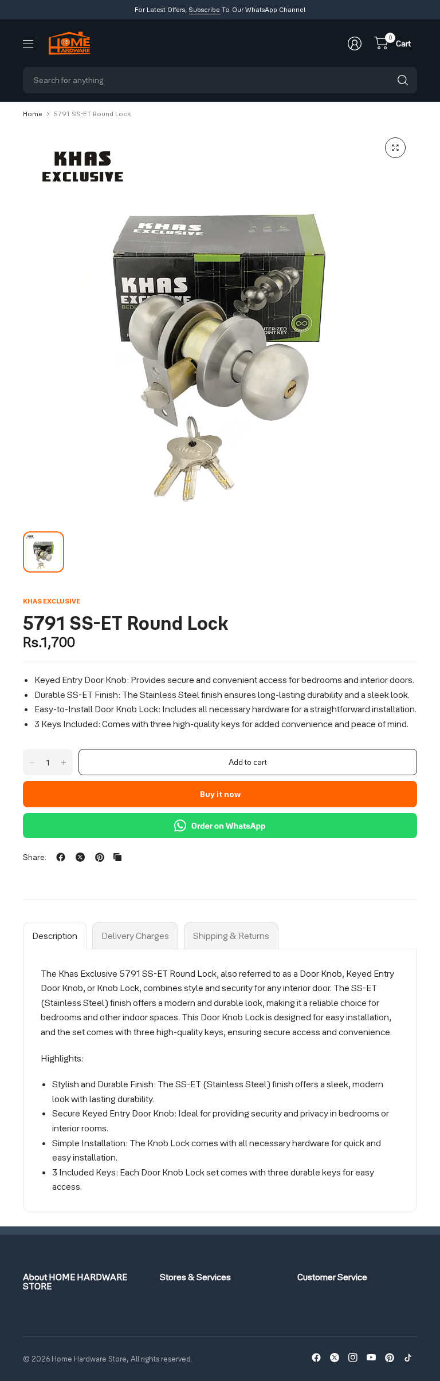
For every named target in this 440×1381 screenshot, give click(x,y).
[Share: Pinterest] (99, 857)
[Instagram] (353, 1357)
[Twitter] (334, 1357)
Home (32, 114)
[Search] (402, 80)
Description (54, 935)
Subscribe (204, 9)
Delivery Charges (135, 935)
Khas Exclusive (51, 601)
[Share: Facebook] (60, 857)
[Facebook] (316, 1357)
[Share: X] (80, 857)
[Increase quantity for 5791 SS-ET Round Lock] (63, 762)
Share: (34, 857)
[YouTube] (371, 1357)
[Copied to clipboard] (117, 857)
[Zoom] (395, 147)
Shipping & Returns (231, 935)
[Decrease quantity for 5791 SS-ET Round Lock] (32, 762)
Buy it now (220, 794)
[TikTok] (408, 1357)
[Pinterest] (389, 1357)
